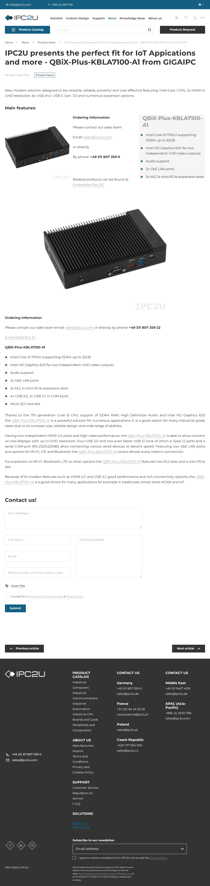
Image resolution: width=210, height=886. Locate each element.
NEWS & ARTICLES (81, 826)
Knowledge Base (132, 18)
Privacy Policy (74, 596)
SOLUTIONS (83, 814)
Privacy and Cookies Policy (83, 769)
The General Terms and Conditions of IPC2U (97, 873)
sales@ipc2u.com (97, 137)
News (112, 18)
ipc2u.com (126, 873)
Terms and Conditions (80, 759)
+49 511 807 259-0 (129, 688)
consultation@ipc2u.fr (132, 714)
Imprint (78, 751)
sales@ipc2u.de (128, 694)
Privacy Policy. (159, 857)
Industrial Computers (81, 684)
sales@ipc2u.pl (127, 730)
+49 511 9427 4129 (177, 688)
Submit (15, 608)
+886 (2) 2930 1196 (178, 713)
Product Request (182, 29)
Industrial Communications (85, 695)
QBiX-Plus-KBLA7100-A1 (31, 420)
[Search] (149, 29)
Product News (45, 75)
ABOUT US (82, 740)
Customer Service (85, 788)
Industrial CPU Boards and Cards (85, 716)
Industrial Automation (81, 706)
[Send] (182, 849)
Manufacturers (83, 745)
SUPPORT (81, 782)
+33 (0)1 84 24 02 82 (131, 709)
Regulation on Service (83, 795)
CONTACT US (128, 673)
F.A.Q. (77, 804)
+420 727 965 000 (129, 745)
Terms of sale (55, 596)
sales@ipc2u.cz (127, 750)
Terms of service (36, 596)
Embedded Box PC (88, 185)
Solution (56, 18)
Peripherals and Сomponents (84, 727)
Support (98, 18)
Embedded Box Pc (20, 337)
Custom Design (77, 18)
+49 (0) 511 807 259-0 (26, 754)
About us (155, 18)
